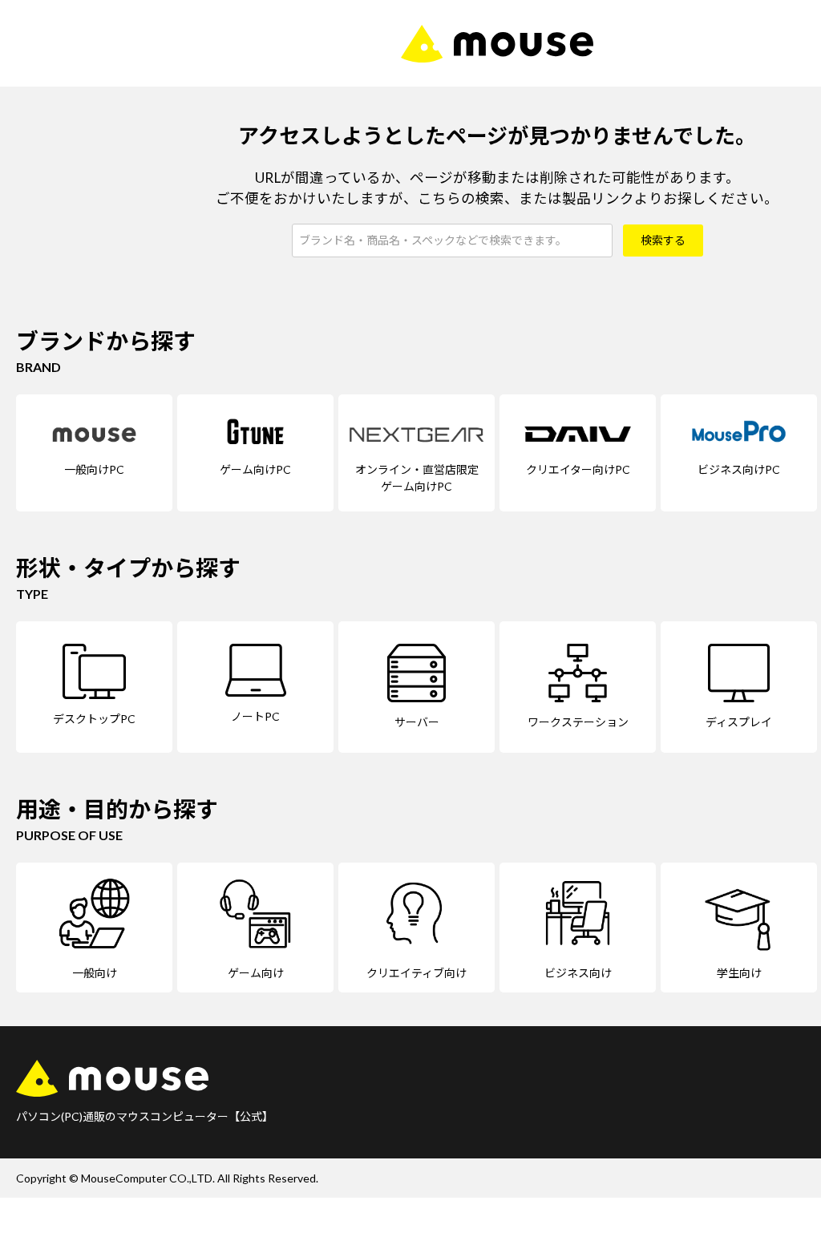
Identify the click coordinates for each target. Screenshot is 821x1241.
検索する (663, 240)
